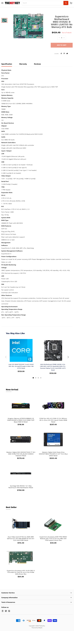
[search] (42, 3)
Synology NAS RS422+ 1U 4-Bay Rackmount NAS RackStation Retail (20, 486)
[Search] (65, 3)
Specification (6, 64)
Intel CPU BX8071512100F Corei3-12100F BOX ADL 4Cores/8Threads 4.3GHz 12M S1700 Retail (21, 366)
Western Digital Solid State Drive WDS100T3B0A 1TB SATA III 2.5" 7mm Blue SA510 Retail (53, 453)
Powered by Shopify (37, 628)
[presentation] (5, 357)
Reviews (37, 64)
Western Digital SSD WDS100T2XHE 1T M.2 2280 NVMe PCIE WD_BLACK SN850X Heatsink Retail (20, 453)
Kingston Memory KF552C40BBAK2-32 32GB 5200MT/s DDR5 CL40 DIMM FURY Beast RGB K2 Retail (20, 420)
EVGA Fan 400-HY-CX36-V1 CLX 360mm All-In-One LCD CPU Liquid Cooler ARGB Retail (53, 420)
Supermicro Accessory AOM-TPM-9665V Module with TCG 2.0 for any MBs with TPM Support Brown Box (53, 538)
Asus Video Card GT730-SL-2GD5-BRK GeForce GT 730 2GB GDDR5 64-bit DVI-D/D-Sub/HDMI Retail (21, 538)
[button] (33, 378)
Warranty (23, 64)
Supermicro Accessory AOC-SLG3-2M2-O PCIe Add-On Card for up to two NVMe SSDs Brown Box (21, 572)
